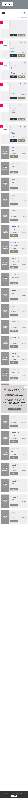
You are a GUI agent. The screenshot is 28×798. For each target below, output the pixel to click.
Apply (13, 35)
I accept (14, 795)
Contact (21, 35)
